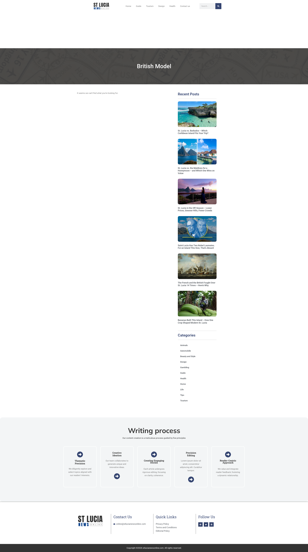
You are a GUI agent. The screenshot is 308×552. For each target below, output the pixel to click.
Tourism (150, 6)
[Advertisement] (154, 30)
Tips (182, 395)
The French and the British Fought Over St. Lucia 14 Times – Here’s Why (196, 284)
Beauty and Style (187, 356)
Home (128, 6)
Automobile (185, 351)
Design (161, 6)
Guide (138, 6)
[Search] (218, 6)
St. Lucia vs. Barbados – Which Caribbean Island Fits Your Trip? (193, 132)
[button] (200, 524)
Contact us (185, 6)
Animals (184, 345)
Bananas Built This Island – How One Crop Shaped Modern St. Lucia (195, 321)
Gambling (184, 367)
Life (182, 389)
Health (172, 6)
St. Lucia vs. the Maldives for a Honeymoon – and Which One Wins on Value (196, 170)
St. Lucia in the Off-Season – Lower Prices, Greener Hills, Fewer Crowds (195, 209)
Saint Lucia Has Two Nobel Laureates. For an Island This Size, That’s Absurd (196, 246)
